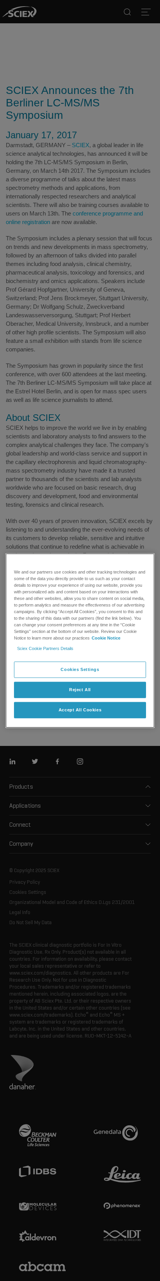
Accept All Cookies (80, 709)
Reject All (80, 689)
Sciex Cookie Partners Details (45, 648)
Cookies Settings (80, 669)
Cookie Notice (106, 638)
